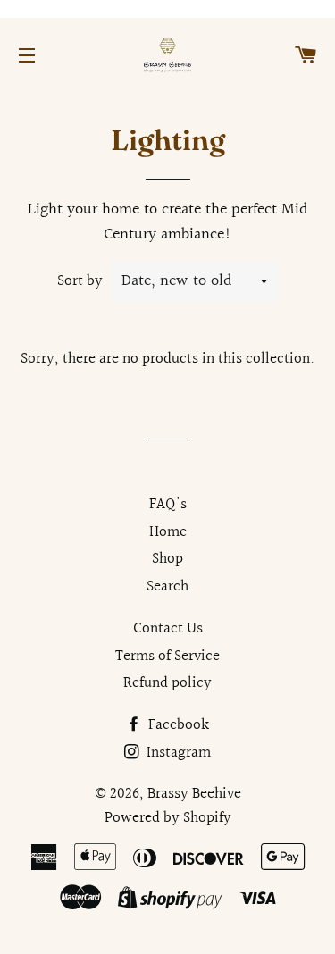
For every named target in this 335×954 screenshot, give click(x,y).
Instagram (177, 753)
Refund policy (167, 683)
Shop (167, 559)
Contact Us (168, 628)
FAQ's (168, 504)
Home (168, 532)
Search (167, 586)
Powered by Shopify (168, 818)
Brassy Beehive (194, 794)
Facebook (177, 725)
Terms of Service (167, 656)
